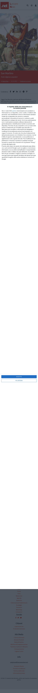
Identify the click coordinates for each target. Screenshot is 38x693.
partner (14, 110)
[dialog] (19, 346)
